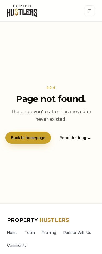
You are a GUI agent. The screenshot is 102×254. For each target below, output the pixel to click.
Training (49, 232)
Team (30, 232)
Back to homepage (28, 137)
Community (17, 245)
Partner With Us (77, 232)
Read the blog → (75, 137)
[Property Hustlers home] (22, 11)
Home (12, 232)
